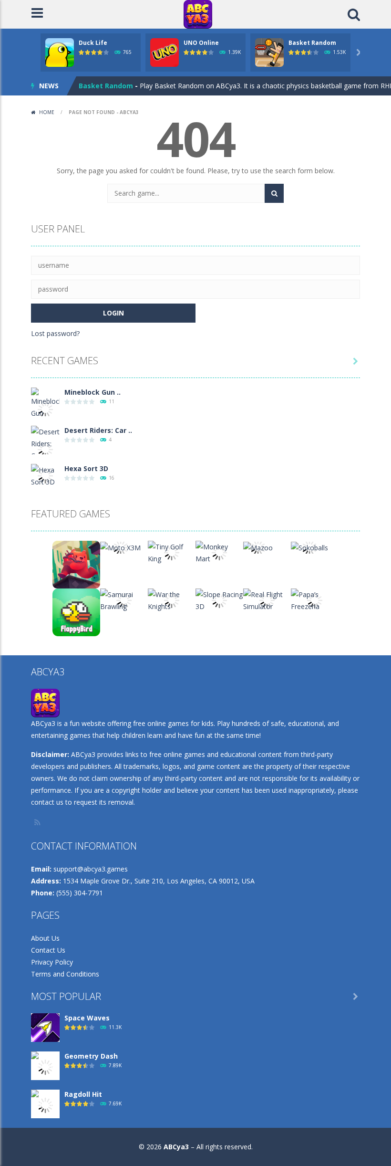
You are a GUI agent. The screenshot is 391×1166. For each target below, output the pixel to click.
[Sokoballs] (309, 546)
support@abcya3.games (90, 868)
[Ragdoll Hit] (45, 1104)
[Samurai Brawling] (124, 599)
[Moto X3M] (120, 546)
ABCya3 (176, 1146)
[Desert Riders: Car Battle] (45, 448)
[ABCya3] (198, 13)
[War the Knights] (172, 599)
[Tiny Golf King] (172, 552)
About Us (45, 938)
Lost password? (55, 333)
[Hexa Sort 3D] (45, 475)
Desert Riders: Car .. (98, 430)
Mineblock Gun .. (92, 392)
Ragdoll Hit (83, 1094)
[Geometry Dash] (45, 1066)
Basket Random (312, 43)
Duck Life (93, 43)
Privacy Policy (52, 961)
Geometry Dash (91, 1056)
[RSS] (38, 822)
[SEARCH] (274, 193)
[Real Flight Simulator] (267, 599)
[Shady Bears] (76, 563)
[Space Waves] (45, 1026)
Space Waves (87, 1017)
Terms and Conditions (65, 973)
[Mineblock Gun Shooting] (45, 408)
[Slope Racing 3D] (219, 599)
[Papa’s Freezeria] (315, 599)
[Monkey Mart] (219, 552)
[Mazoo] (258, 546)
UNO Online (201, 43)
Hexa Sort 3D (86, 468)
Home (47, 112)
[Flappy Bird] (76, 611)
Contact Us (48, 950)
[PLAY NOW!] (59, 51)
